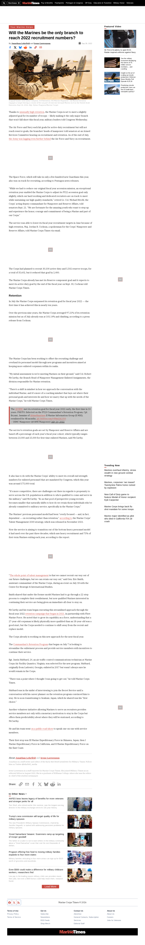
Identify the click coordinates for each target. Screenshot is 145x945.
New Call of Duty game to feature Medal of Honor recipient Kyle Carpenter (120, 497)
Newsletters (45, 917)
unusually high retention (32, 112)
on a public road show (42, 728)
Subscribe (45, 914)
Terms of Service (14, 917)
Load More (50, 886)
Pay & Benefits (47, 3)
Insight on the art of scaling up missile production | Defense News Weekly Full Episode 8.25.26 (128, 77)
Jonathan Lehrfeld (20, 43)
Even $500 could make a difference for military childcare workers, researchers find (36, 871)
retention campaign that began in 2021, (45, 613)
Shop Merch (45, 923)
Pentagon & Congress (74, 3)
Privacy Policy (13, 914)
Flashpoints (59, 3)
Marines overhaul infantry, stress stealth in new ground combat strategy (120, 473)
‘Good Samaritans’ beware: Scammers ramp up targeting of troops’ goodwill (36, 835)
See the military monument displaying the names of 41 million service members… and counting (128, 63)
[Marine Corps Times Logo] (31, 3)
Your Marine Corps (21, 27)
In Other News (17, 794)
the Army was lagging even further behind (30, 138)
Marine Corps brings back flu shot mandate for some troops (119, 507)
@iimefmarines (37, 415)
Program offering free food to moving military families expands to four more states (34, 853)
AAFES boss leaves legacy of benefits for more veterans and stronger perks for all (36, 800)
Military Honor (119, 3)
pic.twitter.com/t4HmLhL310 (51, 418)
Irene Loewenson (42, 43)
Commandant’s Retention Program (30, 644)
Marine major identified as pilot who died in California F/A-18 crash (119, 519)
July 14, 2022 (58, 421)
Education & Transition (102, 3)
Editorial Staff (79, 923)
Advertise (77, 914)
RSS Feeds (45, 920)
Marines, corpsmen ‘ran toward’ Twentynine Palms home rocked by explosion (119, 485)
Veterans (129, 3)
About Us (110, 914)
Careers (110, 917)
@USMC (19, 409)
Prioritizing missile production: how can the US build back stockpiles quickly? (128, 88)
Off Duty (88, 3)
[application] (120, 39)
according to (66, 518)
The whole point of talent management (29, 575)
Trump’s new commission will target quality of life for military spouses (34, 817)
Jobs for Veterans (114, 920)
